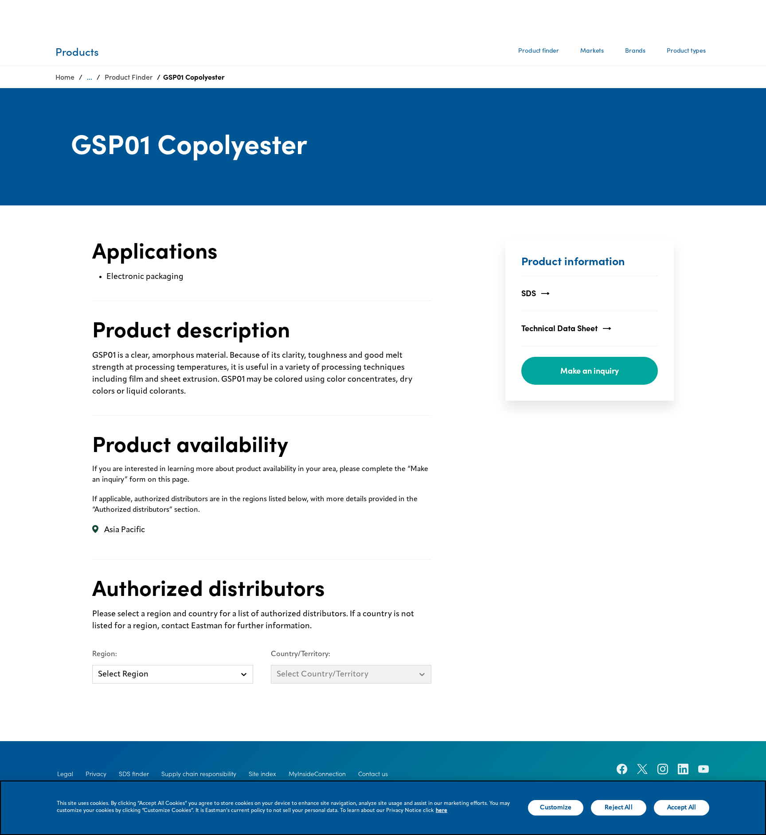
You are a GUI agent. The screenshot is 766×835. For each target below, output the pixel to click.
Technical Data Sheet (559, 328)
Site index (262, 774)
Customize (555, 807)
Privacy (96, 774)
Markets (592, 50)
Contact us (373, 774)
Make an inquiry (589, 371)
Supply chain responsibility (198, 774)
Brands (635, 50)
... (89, 77)
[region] (383, 808)
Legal (65, 774)
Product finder (538, 50)
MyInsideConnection (317, 774)
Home (64, 77)
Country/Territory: (300, 654)
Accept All (681, 807)
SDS (528, 293)
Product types (686, 50)
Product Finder (128, 77)
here (441, 810)
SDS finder (134, 774)
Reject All (618, 807)
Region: (104, 654)
